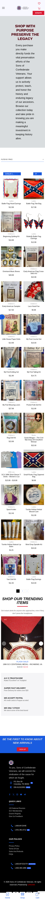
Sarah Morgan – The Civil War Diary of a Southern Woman (33, 440)
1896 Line (11, 472)
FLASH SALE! (22, 662)
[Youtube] (21, 794)
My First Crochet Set (33, 339)
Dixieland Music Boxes (11, 271)
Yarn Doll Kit (11, 579)
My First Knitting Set (11, 372)
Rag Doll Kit (11, 438)
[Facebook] (10, 794)
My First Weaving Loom (11, 405)
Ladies (11, 201)
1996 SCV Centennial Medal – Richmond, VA (22, 664)
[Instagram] (17, 794)
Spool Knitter (11, 509)
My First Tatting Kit (34, 372)
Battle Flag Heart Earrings (11, 203)
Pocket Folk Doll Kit (33, 405)
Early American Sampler (11, 306)
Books (34, 435)
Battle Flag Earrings (33, 579)
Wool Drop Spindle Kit (34, 544)
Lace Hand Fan (34, 306)
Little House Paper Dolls (11, 339)
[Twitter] (13, 794)
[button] (3, 8)
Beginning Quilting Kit (11, 236)
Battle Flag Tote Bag (33, 203)
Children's (11, 234)
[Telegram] (25, 794)
